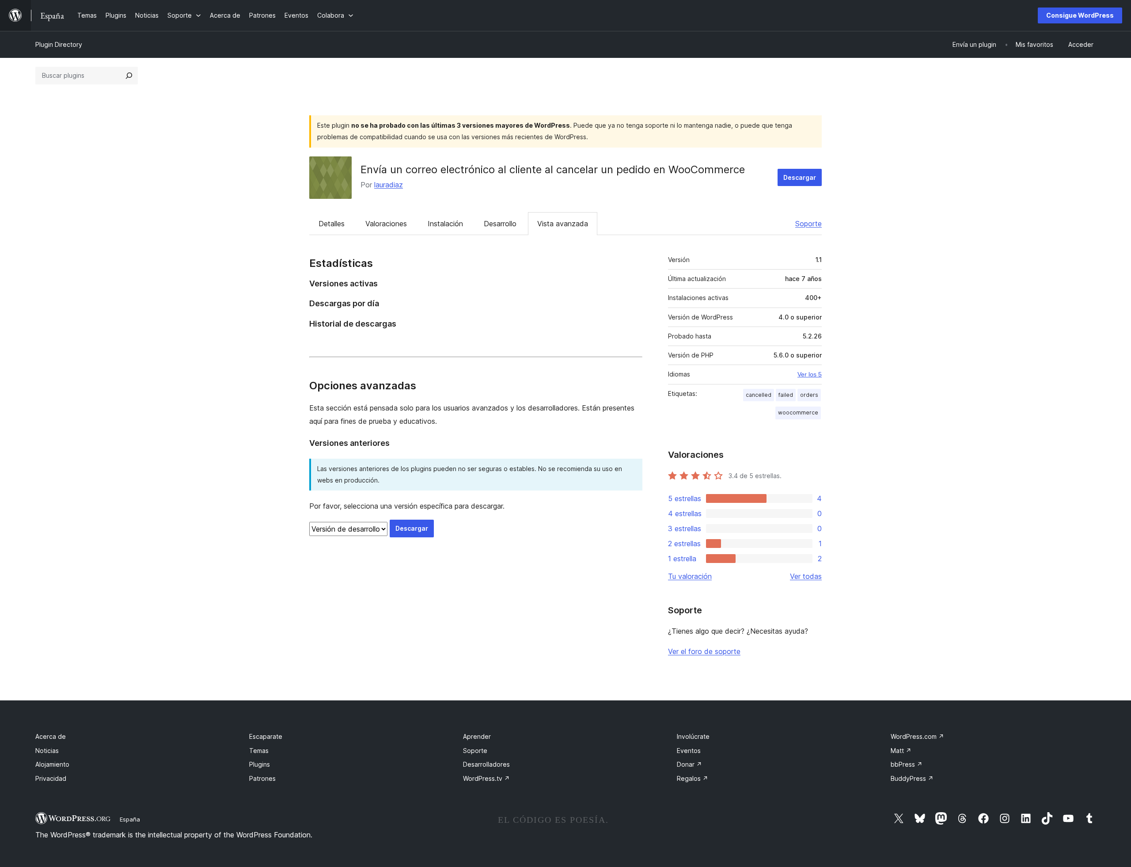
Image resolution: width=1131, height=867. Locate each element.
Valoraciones (386, 223)
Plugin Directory (58, 44)
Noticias (47, 750)
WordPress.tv (486, 778)
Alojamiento (52, 764)
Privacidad (50, 778)
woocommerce (798, 412)
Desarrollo (500, 223)
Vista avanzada (562, 223)
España (130, 819)
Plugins (259, 764)
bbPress (906, 764)
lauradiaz (388, 184)
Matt (901, 750)
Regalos (692, 778)
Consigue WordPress (1080, 15)
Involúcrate (693, 736)
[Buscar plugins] (129, 75)
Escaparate (265, 736)
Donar (689, 764)
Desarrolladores (486, 764)
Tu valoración (690, 576)
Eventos (689, 750)
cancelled (758, 395)
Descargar (799, 177)
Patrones (262, 778)
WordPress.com (917, 736)
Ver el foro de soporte (704, 651)
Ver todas (806, 576)
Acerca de (50, 736)
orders (809, 395)
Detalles (332, 223)
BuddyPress (912, 778)
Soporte (808, 223)
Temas (259, 750)
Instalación (445, 223)
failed (785, 395)
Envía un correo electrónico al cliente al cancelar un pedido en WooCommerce (553, 169)
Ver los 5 (809, 374)
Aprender (477, 736)
